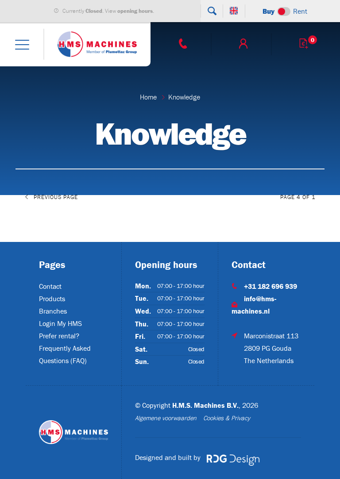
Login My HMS (60, 323)
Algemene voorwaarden (166, 418)
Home (148, 96)
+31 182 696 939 (270, 286)
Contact (50, 286)
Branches (53, 311)
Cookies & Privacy (226, 418)
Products (52, 298)
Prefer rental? (59, 335)
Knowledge (184, 96)
